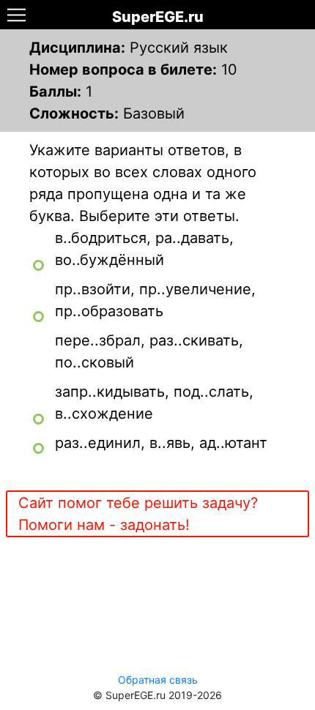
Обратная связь (158, 679)
